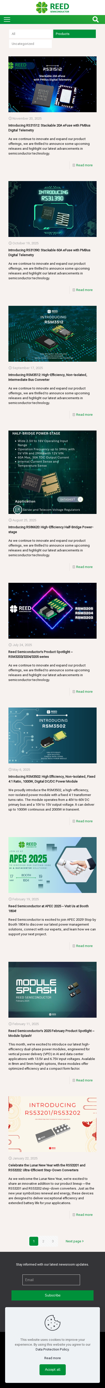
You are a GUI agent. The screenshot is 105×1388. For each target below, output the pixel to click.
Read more (84, 165)
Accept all (52, 1369)
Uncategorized (23, 44)
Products (63, 34)
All (13, 34)
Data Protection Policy (52, 1349)
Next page (73, 1241)
